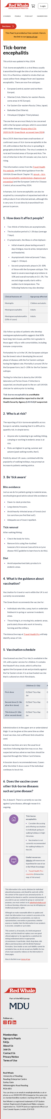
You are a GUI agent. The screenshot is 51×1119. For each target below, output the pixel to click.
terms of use (31, 36)
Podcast (29, 16)
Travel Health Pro (32, 634)
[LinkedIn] (14, 1022)
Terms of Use (10, 1060)
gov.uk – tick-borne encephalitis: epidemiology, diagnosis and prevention (24, 178)
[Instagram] (5, 1022)
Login (43, 6)
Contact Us (9, 1053)
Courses (7, 16)
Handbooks (42, 16)
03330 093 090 (20, 1095)
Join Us (7, 1049)
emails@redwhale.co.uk (35, 1092)
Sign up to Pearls (12, 1038)
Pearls (18, 16)
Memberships (10, 1034)
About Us (8, 1045)
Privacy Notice (11, 1056)
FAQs (6, 1042)
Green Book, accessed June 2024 (29, 132)
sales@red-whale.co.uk (38, 902)
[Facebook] (10, 1022)
